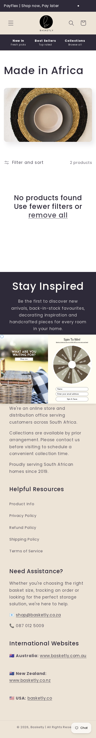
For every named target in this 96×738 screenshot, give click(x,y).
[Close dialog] (1, 336)
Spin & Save (72, 399)
